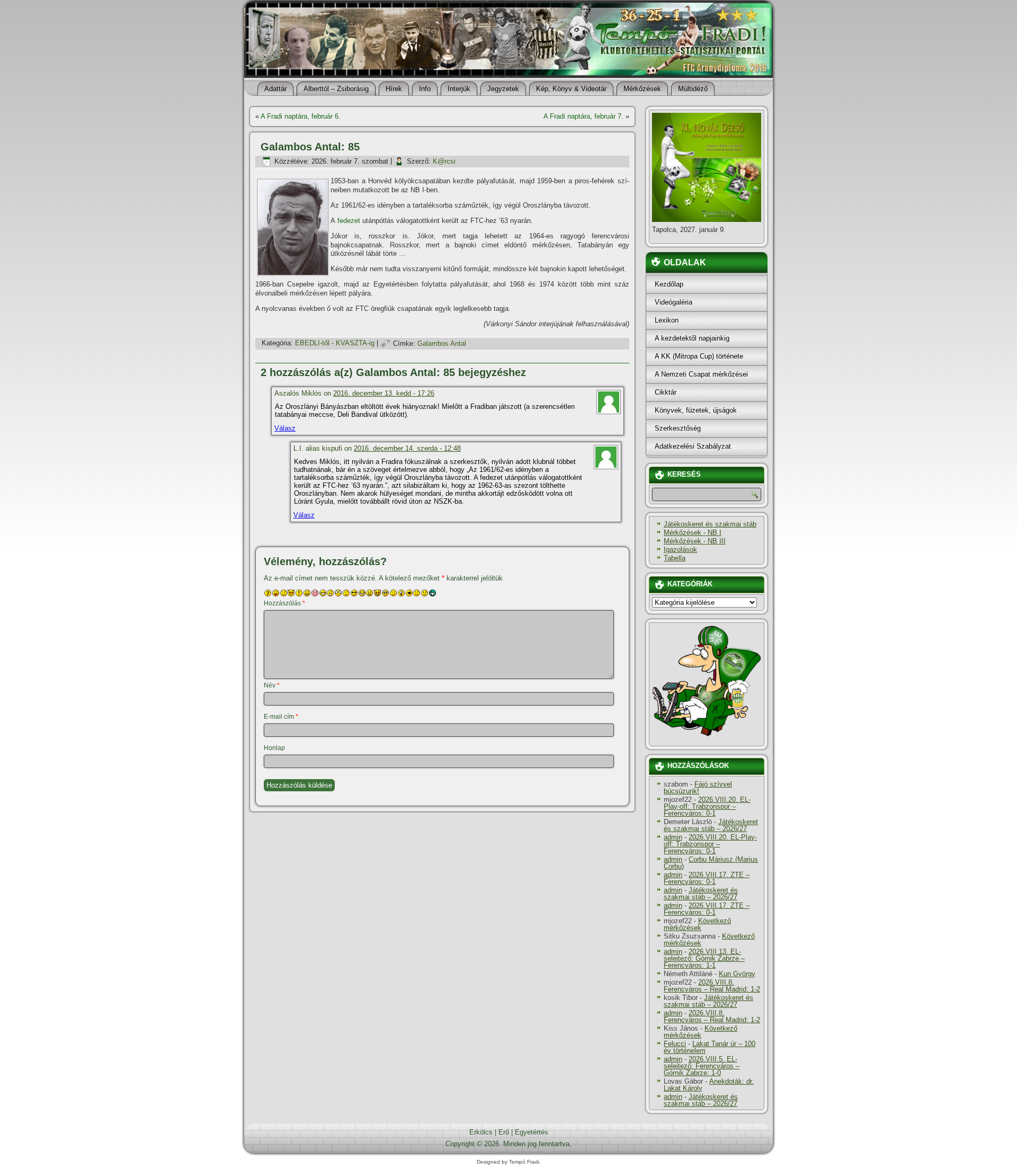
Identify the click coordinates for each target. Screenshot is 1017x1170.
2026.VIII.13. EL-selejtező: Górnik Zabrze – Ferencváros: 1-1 (704, 958)
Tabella (674, 558)
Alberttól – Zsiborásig (336, 89)
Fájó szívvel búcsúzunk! (698, 787)
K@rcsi (444, 161)
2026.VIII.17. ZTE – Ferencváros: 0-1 (707, 878)
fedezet (348, 221)
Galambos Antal (441, 343)
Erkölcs (481, 1132)
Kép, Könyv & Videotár (571, 89)
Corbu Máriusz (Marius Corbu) (711, 862)
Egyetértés (531, 1132)
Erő (503, 1132)
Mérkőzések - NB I (692, 533)
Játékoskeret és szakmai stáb (710, 524)
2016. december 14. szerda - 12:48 (407, 448)
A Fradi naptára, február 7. (583, 116)
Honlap (274, 748)
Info (425, 89)
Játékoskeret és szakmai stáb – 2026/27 (711, 825)
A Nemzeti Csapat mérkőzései (701, 374)
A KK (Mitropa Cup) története (699, 356)
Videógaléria (673, 302)
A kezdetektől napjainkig (692, 338)
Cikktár (665, 392)
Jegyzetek (503, 89)
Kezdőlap (669, 284)
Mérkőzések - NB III (695, 541)
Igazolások (680, 549)
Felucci (675, 1044)
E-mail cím (281, 716)
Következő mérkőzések (697, 924)
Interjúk (459, 89)
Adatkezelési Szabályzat (693, 446)
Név (272, 685)
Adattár (275, 89)
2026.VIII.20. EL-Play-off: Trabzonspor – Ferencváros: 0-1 (707, 806)
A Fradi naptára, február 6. (301, 116)
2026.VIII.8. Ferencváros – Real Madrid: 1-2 (712, 985)
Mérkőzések (642, 89)
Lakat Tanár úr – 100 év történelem (709, 1047)
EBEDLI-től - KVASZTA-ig (334, 343)
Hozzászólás (284, 603)
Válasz (285, 428)
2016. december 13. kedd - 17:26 (383, 393)
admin (673, 837)
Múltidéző (693, 89)
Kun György (737, 974)
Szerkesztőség (678, 428)
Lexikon (667, 320)
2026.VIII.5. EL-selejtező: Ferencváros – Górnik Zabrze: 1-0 (701, 1066)
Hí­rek (394, 89)
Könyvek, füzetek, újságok (696, 410)
